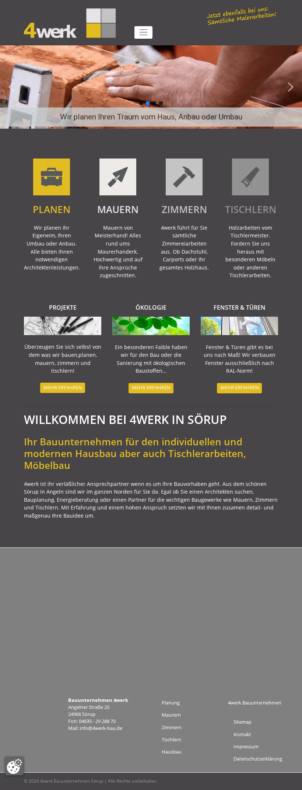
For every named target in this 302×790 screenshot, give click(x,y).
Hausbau (172, 752)
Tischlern (171, 740)
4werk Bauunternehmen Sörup (71, 781)
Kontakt (242, 734)
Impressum (246, 747)
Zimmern (172, 727)
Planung (171, 703)
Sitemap (242, 722)
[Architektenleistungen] (51, 176)
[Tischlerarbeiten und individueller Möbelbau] (250, 176)
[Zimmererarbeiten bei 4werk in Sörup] (184, 176)
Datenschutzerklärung (257, 759)
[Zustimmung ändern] (14, 766)
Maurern (171, 715)
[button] (11, 87)
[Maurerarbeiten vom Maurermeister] (117, 176)
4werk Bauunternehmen (254, 703)
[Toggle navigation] (143, 32)
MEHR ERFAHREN (62, 387)
